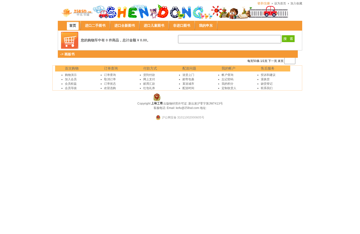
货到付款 (149, 75)
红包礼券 (149, 88)
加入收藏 (296, 3)
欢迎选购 (110, 88)
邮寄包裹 (188, 79)
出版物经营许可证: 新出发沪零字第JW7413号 (193, 103)
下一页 (272, 61)
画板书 (69, 54)
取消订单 (110, 79)
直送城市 (188, 83)
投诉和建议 (268, 75)
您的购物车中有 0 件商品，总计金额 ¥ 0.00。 (115, 40)
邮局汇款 (149, 83)
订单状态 (110, 83)
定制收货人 (229, 88)
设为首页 (280, 3)
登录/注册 (263, 3)
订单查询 (110, 75)
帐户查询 (227, 75)
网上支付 (149, 79)
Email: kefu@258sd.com (183, 108)
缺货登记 (267, 83)
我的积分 (227, 83)
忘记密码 (227, 79)
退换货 (265, 79)
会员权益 (71, 83)
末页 (281, 61)
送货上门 (188, 75)
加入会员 (71, 79)
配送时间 (188, 88)
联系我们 (267, 88)
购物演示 (71, 75)
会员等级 (71, 88)
